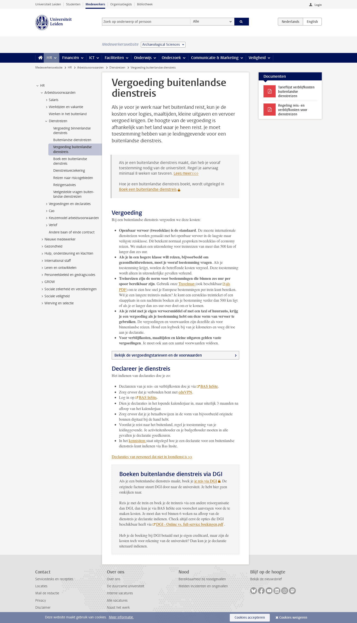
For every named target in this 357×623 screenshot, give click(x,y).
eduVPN (185, 391)
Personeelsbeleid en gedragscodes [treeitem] (69, 275)
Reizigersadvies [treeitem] (64, 185)
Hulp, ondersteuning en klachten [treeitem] (68, 253)
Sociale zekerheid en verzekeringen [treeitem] (70, 289)
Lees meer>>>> (186, 173)
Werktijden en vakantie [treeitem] (66, 107)
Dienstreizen (117, 67)
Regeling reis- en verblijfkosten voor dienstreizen (292, 110)
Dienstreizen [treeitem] (58, 121)
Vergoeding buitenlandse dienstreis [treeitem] (72, 149)
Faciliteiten (114, 57)
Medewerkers (95, 4)
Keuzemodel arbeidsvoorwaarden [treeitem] (74, 218)
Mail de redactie (47, 593)
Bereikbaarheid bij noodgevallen (202, 579)
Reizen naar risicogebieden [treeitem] (73, 178)
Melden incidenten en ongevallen (203, 586)
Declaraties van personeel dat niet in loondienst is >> (152, 456)
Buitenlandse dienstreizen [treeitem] (72, 140)
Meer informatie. (121, 617)
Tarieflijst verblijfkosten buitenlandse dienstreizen (296, 91)
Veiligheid (257, 57)
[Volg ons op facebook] (261, 590)
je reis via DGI (205, 480)
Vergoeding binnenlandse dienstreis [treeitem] (72, 130)
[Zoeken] (241, 22)
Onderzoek (171, 57)
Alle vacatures (117, 600)
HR (49, 57)
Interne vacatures (120, 593)
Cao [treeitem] (51, 211)
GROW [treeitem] (49, 282)
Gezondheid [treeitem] (53, 246)
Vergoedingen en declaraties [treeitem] (70, 204)
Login (318, 5)
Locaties (41, 586)
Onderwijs (143, 57)
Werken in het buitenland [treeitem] (68, 114)
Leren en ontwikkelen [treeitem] (60, 267)
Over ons (113, 579)
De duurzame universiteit (125, 586)
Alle (196, 21)
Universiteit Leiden (48, 4)
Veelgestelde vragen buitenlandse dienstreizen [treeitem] (73, 194)
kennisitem (137, 440)
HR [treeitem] (42, 85)
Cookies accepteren (250, 617)
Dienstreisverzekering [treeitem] (69, 170)
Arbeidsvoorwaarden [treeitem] (60, 92)
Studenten (73, 4)
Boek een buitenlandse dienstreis (148, 189)
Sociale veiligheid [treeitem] (57, 296)
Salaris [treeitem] (53, 100)
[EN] (312, 22)
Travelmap (187, 283)
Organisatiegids (121, 4)
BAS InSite (209, 386)
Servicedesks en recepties (54, 579)
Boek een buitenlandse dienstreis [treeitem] (70, 161)
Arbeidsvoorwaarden (90, 67)
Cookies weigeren (293, 617)
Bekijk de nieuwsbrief (266, 579)
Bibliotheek (145, 4)
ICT (91, 57)
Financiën (70, 57)
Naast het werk (118, 607)
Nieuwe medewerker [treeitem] (60, 239)
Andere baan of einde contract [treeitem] (71, 232)
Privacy (40, 600)
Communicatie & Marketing (214, 57)
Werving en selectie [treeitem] (59, 303)
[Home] (39, 58)
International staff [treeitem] (57, 260)
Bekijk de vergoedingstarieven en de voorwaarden (158, 355)
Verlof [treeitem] (53, 225)
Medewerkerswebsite (48, 67)
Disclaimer (43, 607)
